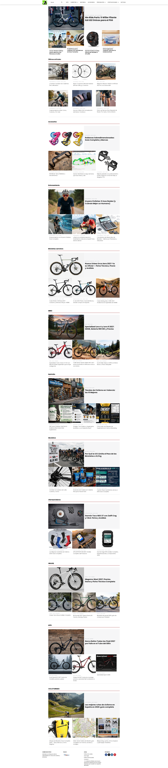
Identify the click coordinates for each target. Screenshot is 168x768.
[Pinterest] (115, 754)
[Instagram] (112, 754)
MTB (67, 2)
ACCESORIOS (91, 2)
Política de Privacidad (89, 757)
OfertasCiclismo (54, 500)
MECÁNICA (83, 2)
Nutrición (51, 374)
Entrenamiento (54, 185)
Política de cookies (88, 754)
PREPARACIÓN (100, 2)
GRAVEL (51, 563)
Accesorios (52, 122)
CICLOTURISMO (53, 689)
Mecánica (52, 438)
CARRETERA (74, 2)
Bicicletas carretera (55, 249)
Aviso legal (86, 756)
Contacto (86, 759)
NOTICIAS (123, 2)
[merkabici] (44, 2)
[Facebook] (106, 754)
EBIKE (50, 311)
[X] (109, 754)
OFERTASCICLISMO (112, 2)
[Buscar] (61, 2)
